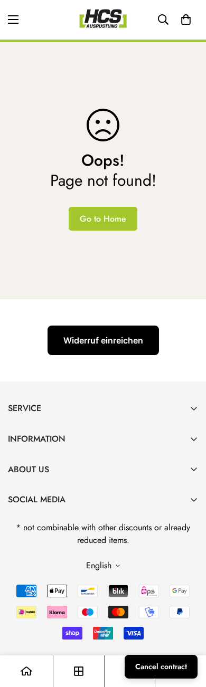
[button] (186, 19)
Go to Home (103, 219)
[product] (26, 671)
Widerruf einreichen (103, 340)
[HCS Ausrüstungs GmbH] (103, 20)
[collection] (78, 671)
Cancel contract (161, 666)
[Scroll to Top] (187, 631)
